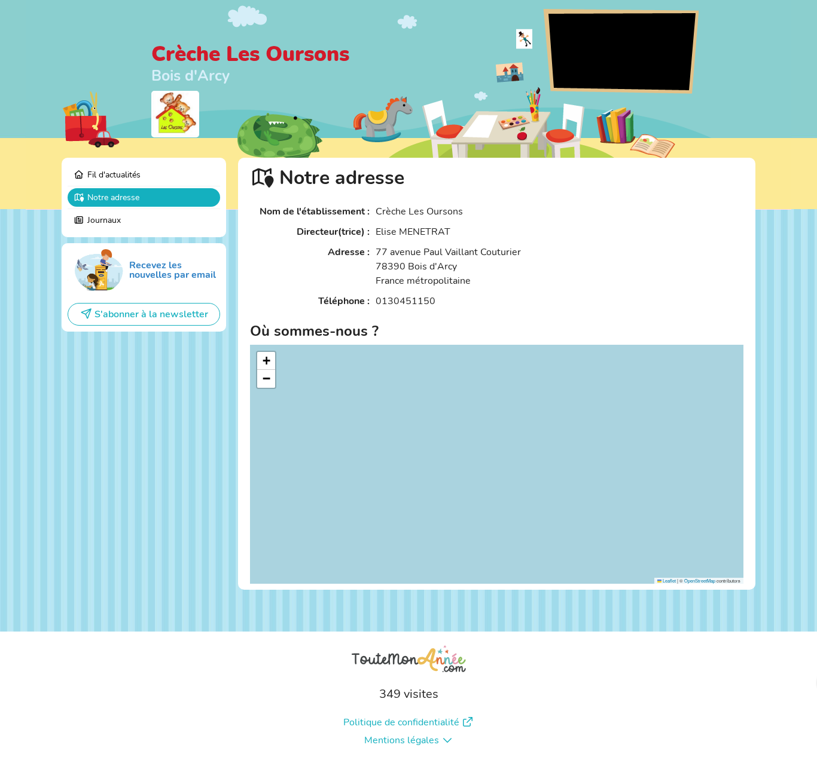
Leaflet (668, 580)
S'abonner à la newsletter (151, 314)
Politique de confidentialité (401, 722)
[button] (266, 361)
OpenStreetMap (699, 580)
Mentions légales (401, 740)
